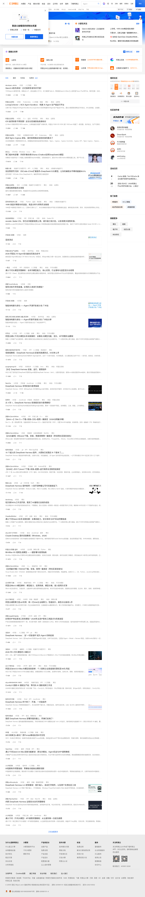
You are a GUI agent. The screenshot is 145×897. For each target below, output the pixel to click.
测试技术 (44, 350)
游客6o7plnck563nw (11, 416)
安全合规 (8, 861)
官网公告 (98, 857)
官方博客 (56, 9)
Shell (25, 699)
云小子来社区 (9, 599)
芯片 (18, 185)
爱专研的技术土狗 (11, 202)
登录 (140, 4)
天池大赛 (62, 857)
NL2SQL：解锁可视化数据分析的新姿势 (124, 41)
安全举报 (43, 873)
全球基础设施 (10, 850)
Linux (28, 152)
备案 (121, 4)
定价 (49, 3)
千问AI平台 (27, 878)
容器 (41, 102)
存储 (30, 599)
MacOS (37, 799)
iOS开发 (35, 118)
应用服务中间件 (28, 135)
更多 (137, 24)
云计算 (29, 549)
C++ (24, 118)
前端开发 (35, 566)
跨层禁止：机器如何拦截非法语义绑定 (19, 68)
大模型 (23, 3)
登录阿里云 (34, 37)
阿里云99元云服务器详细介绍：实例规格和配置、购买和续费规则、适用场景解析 (55, 68)
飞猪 (77, 878)
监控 (29, 118)
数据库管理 (39, 782)
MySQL (46, 433)
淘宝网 (18, 878)
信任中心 (98, 865)
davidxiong (8, 499)
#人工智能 (126, 202)
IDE (25, 218)
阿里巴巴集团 (10, 878)
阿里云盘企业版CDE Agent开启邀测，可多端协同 (102, 68)
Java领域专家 (121, 158)
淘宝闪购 (16, 880)
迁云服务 (98, 854)
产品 (29, 3)
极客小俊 (8, 168)
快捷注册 (14, 37)
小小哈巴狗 (9, 765)
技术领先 (8, 854)
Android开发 (42, 466)
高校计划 (80, 854)
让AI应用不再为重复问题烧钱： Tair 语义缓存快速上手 (103, 60)
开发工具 (31, 218)
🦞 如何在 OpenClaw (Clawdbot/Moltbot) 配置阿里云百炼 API (125, 37)
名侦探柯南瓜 (9, 218)
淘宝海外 (130, 878)
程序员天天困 (9, 699)
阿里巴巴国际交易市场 (54, 878)
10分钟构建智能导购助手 (133, 60)
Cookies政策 (20, 873)
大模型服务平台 (29, 846)
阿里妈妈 (71, 878)
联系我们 (54, 873)
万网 (91, 878)
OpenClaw (8, 749)
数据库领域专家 (122, 144)
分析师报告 (9, 865)
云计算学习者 (9, 583)
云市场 (55, 3)
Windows (22, 152)
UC (99, 878)
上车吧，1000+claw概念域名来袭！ (122, 28)
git (22, 450)
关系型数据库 (37, 433)
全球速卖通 (40, 878)
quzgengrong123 (10, 366)
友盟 (103, 878)
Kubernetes (27, 102)
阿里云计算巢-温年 (11, 549)
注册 (131, 4)
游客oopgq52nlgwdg (11, 616)
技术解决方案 (64, 846)
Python (28, 202)
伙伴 (61, 3)
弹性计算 (36, 549)
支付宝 (117, 878)
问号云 (7, 333)
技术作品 (31, 251)
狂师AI (7, 400)
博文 (35, 85)
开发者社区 (63, 854)
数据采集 (23, 732)
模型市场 (26, 854)
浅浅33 (7, 632)
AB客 (7, 732)
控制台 (126, 4)
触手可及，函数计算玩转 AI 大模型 (16, 64)
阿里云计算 (84, 878)
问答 (38, 218)
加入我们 (64, 873)
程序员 (25, 765)
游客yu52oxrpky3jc (11, 782)
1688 (65, 878)
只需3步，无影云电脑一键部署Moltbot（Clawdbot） (125, 33)
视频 (24, 235)
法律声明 (8, 873)
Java (41, 366)
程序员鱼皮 (9, 450)
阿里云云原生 (9, 102)
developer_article (11, 85)
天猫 (33, 878)
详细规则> (136, 81)
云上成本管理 (46, 865)
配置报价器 (45, 861)
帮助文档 (62, 850)
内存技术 (27, 267)
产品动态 (44, 854)
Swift (32, 483)
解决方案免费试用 (83, 850)
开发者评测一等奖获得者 (124, 129)
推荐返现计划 (82, 857)
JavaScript (30, 383)
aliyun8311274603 (11, 533)
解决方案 (36, 3)
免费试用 (44, 850)
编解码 (22, 649)
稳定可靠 (8, 857)
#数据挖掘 (131, 207)
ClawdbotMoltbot (10, 516)
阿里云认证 (63, 861)
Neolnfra (8, 383)
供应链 (39, 202)
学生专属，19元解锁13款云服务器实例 (52, 64)
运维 (32, 333)
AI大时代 (116, 234)
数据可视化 (27, 583)
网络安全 (33, 716)
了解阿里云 (75, 3)
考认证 (64, 9)
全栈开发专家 (121, 151)
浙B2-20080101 (58, 885)
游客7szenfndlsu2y (11, 284)
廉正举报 (32, 873)
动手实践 (49, 9)
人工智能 (28, 85)
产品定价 (44, 857)
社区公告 (127, 229)
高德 (95, 878)
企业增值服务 (100, 850)
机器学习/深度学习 (20, 168)
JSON (30, 616)
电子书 (115, 229)
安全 (35, 516)
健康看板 (98, 861)
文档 (116, 4)
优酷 (108, 878)
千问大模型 (27, 850)
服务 (66, 3)
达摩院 (123, 878)
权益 (43, 3)
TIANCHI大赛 (72, 9)
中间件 (25, 599)
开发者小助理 (9, 235)
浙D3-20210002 (89, 885)
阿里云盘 (8, 880)
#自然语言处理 (117, 207)
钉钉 (112, 878)
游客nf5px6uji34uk (11, 799)
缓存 (41, 533)
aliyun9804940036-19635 (13, 682)
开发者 (23, 383)
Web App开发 (33, 450)
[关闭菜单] (3, 3)
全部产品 (44, 846)
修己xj (7, 152)
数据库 (29, 433)
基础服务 (98, 846)
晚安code (8, 483)
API (36, 135)
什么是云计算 (10, 846)
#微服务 (115, 202)
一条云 (7, 267)
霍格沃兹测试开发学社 (12, 350)
